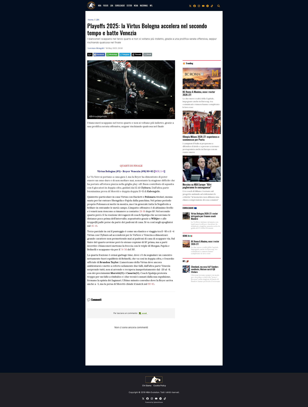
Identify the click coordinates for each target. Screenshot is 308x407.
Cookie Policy (159, 385)
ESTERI (129, 5)
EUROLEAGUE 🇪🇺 (190, 207)
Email (149, 54)
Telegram (125, 54)
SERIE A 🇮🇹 (187, 235)
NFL (151, 5)
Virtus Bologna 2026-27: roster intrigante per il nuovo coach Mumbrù (204, 216)
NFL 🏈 (186, 261)
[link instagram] (199, 5)
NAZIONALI (144, 5)
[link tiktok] (212, 5)
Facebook (100, 54)
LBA (111, 5)
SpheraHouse (158, 402)
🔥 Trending (188, 63)
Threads (138, 54)
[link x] (190, 5)
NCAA (136, 5)
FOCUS (105, 5)
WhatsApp (113, 54)
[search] (218, 5)
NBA (99, 5)
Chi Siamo (146, 385)
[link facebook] (194, 5)
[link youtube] (203, 5)
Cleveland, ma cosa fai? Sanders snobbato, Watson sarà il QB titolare (204, 269)
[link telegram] (207, 5)
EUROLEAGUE (120, 5)
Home (90, 19)
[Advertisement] (131, 147)
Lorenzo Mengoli (96, 48)
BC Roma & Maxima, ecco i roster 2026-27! (205, 243)
